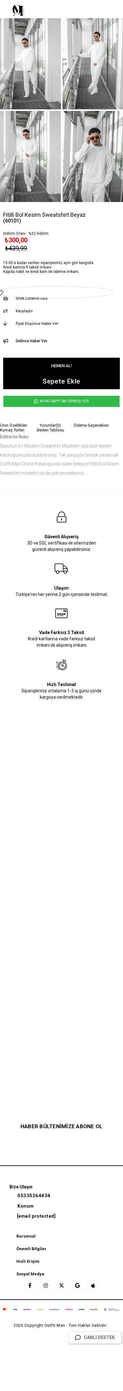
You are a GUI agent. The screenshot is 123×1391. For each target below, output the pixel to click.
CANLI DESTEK (99, 1337)
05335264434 (33, 1195)
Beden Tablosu (50, 430)
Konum (25, 1206)
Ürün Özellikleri (13, 425)
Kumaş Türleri (12, 430)
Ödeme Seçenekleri (91, 425)
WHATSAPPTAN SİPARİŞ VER (64, 401)
